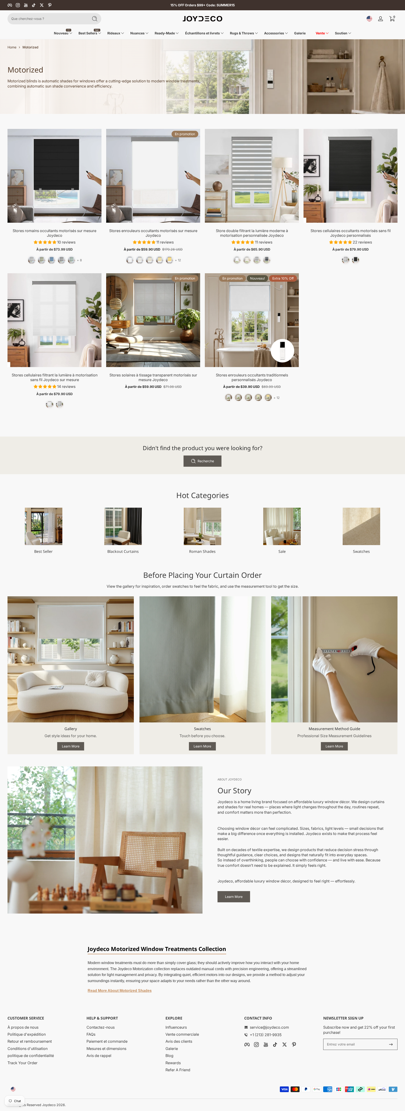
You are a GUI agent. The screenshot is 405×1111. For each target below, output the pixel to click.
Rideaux (113, 33)
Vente (320, 33)
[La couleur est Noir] (266, 259)
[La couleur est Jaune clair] (258, 397)
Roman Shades (202, 551)
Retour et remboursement (30, 1041)
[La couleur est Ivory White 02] (238, 397)
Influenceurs (176, 1027)
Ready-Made (165, 33)
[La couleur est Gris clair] (61, 259)
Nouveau (61, 33)
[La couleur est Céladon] (71, 259)
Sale (282, 551)
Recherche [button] (206, 461)
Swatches (361, 551)
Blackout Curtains (123, 551)
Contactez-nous (100, 1027)
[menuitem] (45, 1027)
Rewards (173, 1062)
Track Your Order (23, 1062)
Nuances (137, 33)
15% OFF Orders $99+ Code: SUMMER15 (202, 5)
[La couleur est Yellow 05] (169, 259)
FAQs (90, 1034)
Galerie (171, 1048)
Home (12, 47)
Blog (169, 1055)
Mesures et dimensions (106, 1048)
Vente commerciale (182, 1034)
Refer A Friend (177, 1069)
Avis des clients (178, 1041)
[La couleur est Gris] (256, 259)
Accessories (274, 33)
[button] (369, 18)
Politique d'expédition (27, 1034)
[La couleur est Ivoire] (139, 259)
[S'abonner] (391, 1044)
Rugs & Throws (242, 33)
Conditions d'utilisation (28, 1048)
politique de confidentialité (31, 1055)
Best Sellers (88, 33)
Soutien (341, 33)
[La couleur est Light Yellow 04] (159, 259)
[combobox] (47, 18)
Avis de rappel (98, 1055)
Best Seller (43, 551)
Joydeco (49, 1105)
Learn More (70, 746)
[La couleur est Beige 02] (246, 259)
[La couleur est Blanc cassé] (31, 259)
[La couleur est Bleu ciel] (51, 259)
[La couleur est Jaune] (268, 397)
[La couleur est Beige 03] (149, 259)
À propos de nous (23, 1027)
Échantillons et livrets (202, 33)
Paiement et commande (107, 1041)
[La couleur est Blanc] (129, 259)
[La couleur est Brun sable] (41, 259)
